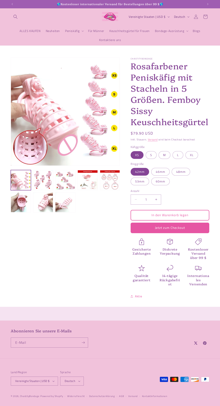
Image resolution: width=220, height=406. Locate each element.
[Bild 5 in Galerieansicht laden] (110, 180)
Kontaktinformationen (154, 396)
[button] (15, 16)
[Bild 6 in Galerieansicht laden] (21, 202)
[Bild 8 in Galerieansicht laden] (65, 202)
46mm (160, 171)
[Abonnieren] (83, 343)
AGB (121, 396)
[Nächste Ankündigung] (207, 4)
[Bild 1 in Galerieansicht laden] (21, 180)
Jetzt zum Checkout (170, 227)
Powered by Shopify (51, 396)
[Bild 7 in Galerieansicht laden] (43, 202)
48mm (181, 171)
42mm (140, 171)
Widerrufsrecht (76, 396)
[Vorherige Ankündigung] (12, 4)
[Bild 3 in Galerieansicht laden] (65, 180)
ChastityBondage (30, 396)
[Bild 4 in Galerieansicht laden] (88, 180)
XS (137, 155)
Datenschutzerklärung (102, 396)
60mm (160, 181)
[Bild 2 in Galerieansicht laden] (43, 180)
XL (192, 155)
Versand (153, 139)
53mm (140, 181)
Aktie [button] (138, 296)
